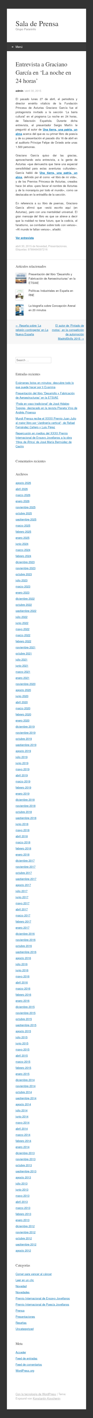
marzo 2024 (23, 550)
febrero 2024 (23, 556)
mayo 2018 (22, 830)
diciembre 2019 (25, 726)
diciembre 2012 (25, 1226)
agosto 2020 (23, 690)
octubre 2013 (24, 1165)
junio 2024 (22, 544)
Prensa (20, 1310)
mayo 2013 (22, 1195)
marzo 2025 (23, 525)
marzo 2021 (23, 672)
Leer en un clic (25, 1280)
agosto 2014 (23, 1104)
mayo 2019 (22, 769)
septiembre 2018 (26, 818)
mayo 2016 (22, 976)
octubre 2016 (24, 946)
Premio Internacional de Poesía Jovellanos (42, 1304)
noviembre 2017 (25, 866)
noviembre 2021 (25, 647)
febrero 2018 (23, 848)
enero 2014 (22, 1147)
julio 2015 (21, 1037)
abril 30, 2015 (33, 90)
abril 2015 (22, 1055)
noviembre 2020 (25, 684)
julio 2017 (21, 891)
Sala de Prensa (37, 23)
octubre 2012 (24, 1238)
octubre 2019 (24, 739)
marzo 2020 (23, 708)
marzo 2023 (23, 586)
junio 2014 (22, 1116)
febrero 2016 (23, 994)
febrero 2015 (23, 1068)
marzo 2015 (23, 1061)
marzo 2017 (23, 915)
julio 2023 (21, 580)
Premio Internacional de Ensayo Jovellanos (43, 1298)
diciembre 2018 (25, 799)
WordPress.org (25, 1370)
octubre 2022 (24, 604)
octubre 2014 (24, 1092)
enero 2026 (22, 501)
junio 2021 (22, 665)
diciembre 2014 (25, 1080)
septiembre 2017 (26, 879)
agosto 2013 (23, 1177)
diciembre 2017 (25, 860)
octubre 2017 (24, 873)
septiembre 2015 (26, 1025)
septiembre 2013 (26, 1171)
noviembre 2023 (25, 568)
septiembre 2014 (26, 1098)
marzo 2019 (23, 781)
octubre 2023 (24, 574)
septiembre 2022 (26, 611)
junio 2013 (22, 1189)
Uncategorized (25, 1329)
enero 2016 (22, 1000)
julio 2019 (21, 757)
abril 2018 (22, 836)
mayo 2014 (22, 1122)
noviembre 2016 (25, 940)
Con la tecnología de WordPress (36, 1394)
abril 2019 (22, 775)
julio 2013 (21, 1183)
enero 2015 (22, 1074)
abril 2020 (22, 702)
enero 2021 (22, 678)
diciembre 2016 (25, 933)
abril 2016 (22, 982)
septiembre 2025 (26, 519)
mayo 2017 (22, 903)
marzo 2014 (23, 1135)
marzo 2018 (23, 842)
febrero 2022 (23, 641)
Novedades (23, 1292)
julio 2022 (21, 617)
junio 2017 (22, 897)
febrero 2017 (23, 921)
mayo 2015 (22, 1049)
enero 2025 (22, 537)
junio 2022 (22, 623)
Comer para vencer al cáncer (34, 1274)
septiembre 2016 (26, 952)
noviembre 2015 (25, 1013)
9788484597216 (38, 249)
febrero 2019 (23, 787)
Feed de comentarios (29, 1364)
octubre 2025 (24, 513)
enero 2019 (22, 793)
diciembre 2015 (25, 1007)
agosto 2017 (23, 885)
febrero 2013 (23, 1214)
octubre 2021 (24, 653)
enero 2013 (22, 1220)
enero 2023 (22, 592)
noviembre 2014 (25, 1086)
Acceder (21, 1352)
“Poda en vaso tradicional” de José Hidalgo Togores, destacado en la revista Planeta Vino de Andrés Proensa (46, 407)
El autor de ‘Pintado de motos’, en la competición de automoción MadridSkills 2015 (68, 332)
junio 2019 (22, 763)
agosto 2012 (23, 1250)
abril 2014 (22, 1128)
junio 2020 (22, 696)
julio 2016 (21, 964)
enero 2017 (22, 927)
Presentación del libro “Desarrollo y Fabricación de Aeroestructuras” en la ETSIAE (52, 278)
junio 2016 (22, 970)
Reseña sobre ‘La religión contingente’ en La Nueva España (32, 329)
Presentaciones (57, 246)
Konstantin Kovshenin (46, 1398)
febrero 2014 (23, 1141)
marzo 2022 (23, 635)
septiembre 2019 (26, 745)
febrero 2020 (23, 714)
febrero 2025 (23, 531)
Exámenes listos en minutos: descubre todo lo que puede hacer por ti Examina (45, 385)
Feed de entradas (26, 1358)
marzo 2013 (23, 1208)
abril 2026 (22, 489)
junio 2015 (22, 1043)
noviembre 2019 (25, 732)
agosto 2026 (23, 483)
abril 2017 (22, 909)
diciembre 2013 (25, 1153)
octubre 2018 (24, 812)
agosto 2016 (23, 958)
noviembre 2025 (25, 507)
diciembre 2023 (25, 562)
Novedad (41, 246)
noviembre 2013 (25, 1159)
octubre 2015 (24, 1019)
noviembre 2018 (25, 806)
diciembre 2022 (25, 598)
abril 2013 (22, 1202)
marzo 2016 (23, 988)
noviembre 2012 (25, 1232)
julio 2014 (21, 1110)
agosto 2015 (23, 1031)
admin (19, 91)
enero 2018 (22, 854)
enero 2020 (22, 720)
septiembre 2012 (26, 1244)
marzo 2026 (23, 495)
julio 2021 (21, 659)
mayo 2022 (22, 629)
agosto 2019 (23, 751)
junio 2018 (22, 824)
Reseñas (21, 1323)
